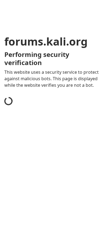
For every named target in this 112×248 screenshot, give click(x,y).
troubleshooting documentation (44, 215)
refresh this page (28, 194)
